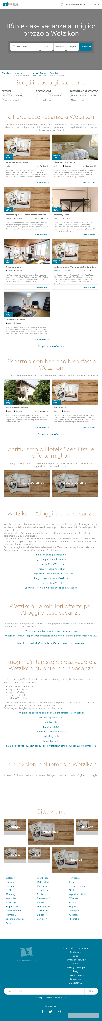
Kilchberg (11, 902)
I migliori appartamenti (51, 717)
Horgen (10, 881)
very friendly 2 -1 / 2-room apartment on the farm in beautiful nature (38, 214)
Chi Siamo (75, 952)
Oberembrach (13, 910)
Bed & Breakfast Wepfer (17, 407)
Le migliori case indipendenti (51, 731)
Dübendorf (43, 881)
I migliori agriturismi (51, 736)
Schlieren (42, 918)
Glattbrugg (43, 877)
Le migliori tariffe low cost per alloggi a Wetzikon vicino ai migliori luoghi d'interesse (51, 745)
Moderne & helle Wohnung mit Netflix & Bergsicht (77, 267)
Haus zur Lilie (60, 407)
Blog (75, 971)
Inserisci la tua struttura (75, 948)
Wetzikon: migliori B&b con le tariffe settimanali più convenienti (51, 643)
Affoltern (73, 890)
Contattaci (75, 979)
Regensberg (12, 906)
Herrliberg (74, 877)
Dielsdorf (10, 877)
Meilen (72, 902)
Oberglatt (74, 910)
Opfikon (10, 890)
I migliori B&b (51, 722)
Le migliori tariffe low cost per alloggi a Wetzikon (51, 587)
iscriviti (91, 991)
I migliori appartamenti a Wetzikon (51, 559)
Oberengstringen (78, 886)
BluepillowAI (75, 982)
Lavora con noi (76, 975)
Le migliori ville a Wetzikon (51, 583)
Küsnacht (73, 914)
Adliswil (10, 922)
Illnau (72, 881)
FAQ (75, 963)
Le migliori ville (51, 741)
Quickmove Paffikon (15, 319)
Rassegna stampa (75, 967)
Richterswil (11, 914)
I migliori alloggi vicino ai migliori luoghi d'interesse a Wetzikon (51, 712)
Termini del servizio (75, 959)
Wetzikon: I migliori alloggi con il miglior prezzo (51, 631)
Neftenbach (43, 906)
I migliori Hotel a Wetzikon (51, 568)
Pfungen (10, 886)
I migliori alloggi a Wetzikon (51, 554)
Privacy (75, 955)
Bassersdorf (43, 898)
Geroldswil (43, 910)
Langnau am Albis (15, 918)
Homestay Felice (61, 214)
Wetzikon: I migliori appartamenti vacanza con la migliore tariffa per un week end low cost (51, 637)
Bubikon (41, 894)
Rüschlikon (74, 918)
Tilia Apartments (13, 267)
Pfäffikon (42, 886)
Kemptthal (11, 898)
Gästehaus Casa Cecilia (64, 162)
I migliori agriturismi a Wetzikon (51, 578)
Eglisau (41, 914)
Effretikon (74, 898)
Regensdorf (75, 906)
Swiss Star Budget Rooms (17, 162)
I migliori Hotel (51, 726)
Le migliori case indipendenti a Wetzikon (51, 573)
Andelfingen (43, 890)
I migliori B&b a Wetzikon (51, 564)
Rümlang (10, 894)
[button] (42, 1012)
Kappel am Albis (77, 894)
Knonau (41, 902)
